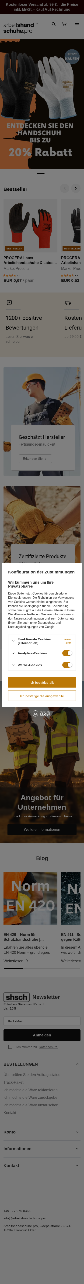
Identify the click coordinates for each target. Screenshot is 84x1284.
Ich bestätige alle (42, 682)
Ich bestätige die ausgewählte (42, 696)
